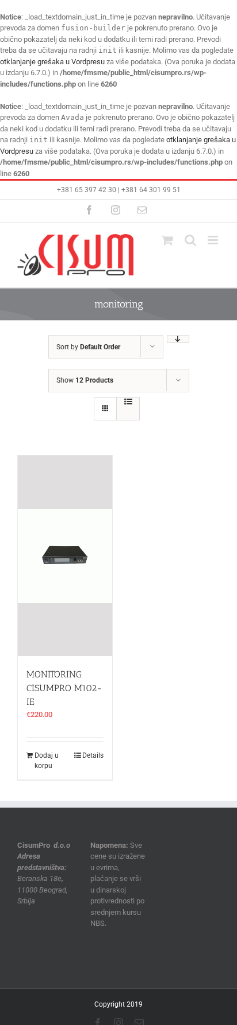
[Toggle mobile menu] (214, 240)
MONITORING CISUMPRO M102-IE (64, 688)
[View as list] (128, 401)
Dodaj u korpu (47, 760)
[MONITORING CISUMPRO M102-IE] (65, 555)
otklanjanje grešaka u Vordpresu (52, 61)
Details (93, 755)
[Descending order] (178, 339)
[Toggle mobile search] (190, 240)
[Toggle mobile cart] (167, 240)
